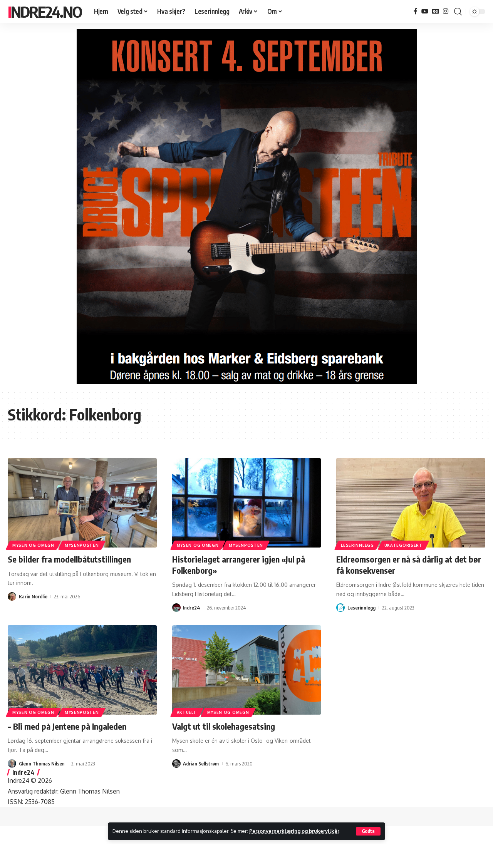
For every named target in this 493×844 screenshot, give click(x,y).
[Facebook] (415, 11)
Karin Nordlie (33, 596)
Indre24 (191, 608)
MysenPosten (82, 545)
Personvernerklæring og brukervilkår (294, 831)
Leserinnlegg (357, 545)
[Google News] (435, 11)
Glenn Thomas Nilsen (42, 763)
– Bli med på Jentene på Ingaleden (67, 726)
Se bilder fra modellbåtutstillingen (69, 559)
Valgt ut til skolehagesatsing (223, 726)
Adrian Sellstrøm (201, 763)
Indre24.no (45, 11)
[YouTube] (424, 11)
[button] (368, 831)
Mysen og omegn (33, 545)
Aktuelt (187, 712)
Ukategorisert (403, 545)
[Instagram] (445, 11)
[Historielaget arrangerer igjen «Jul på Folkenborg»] (246, 503)
